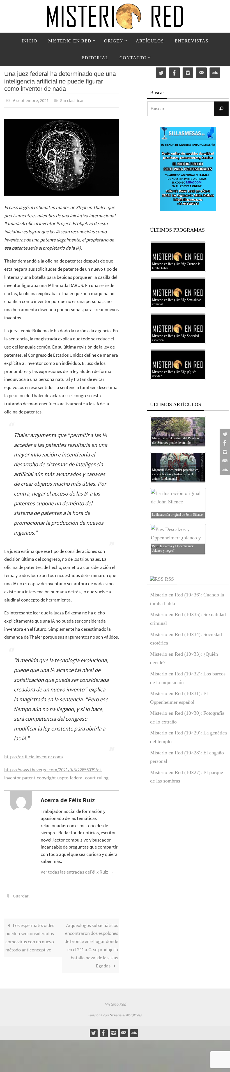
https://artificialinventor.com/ (33, 755)
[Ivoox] (224, 470)
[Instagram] (224, 452)
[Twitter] (224, 434)
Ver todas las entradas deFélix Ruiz (77, 870)
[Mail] (224, 461)
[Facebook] (224, 443)
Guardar (21, 893)
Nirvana (115, 1012)
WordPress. (133, 1012)
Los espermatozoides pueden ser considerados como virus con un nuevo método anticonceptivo (29, 934)
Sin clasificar (72, 100)
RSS (169, 579)
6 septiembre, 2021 (31, 100)
